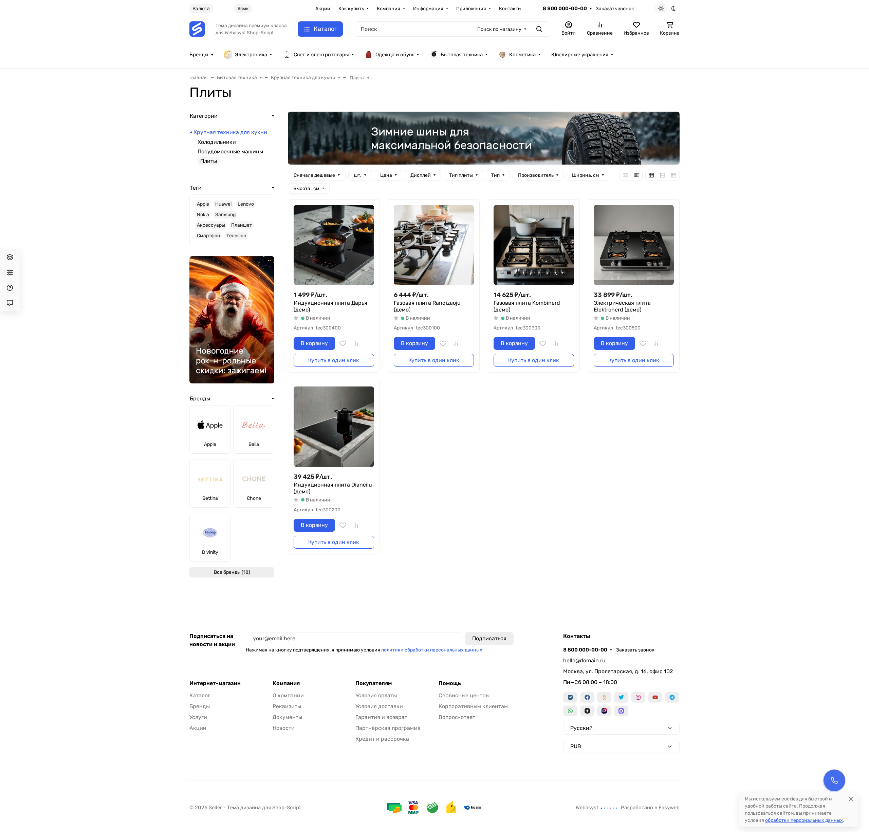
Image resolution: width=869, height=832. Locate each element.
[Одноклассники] (604, 697)
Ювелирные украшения (579, 55)
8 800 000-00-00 (565, 8)
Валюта (201, 9)
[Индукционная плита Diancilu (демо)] (334, 426)
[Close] (851, 798)
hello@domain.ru (584, 660)
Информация (428, 9)
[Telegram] (672, 697)
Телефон (236, 236)
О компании (288, 695)
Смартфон (208, 236)
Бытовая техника (462, 55)
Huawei (223, 204)
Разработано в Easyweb (650, 808)
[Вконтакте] (570, 697)
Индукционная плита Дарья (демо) (330, 306)
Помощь (450, 683)
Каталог (199, 695)
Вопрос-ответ (457, 717)
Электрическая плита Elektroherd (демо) (622, 306)
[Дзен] (587, 710)
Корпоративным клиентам (473, 706)
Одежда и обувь (394, 55)
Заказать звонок (615, 9)
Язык (243, 9)
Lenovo (246, 204)
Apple (203, 204)
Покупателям (373, 683)
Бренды (198, 55)
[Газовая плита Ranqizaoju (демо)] (434, 245)
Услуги (198, 717)
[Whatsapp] (570, 710)
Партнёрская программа (388, 728)
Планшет (241, 225)
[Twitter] (621, 697)
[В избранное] (343, 343)
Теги (196, 188)
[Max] (621, 710)
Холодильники (217, 142)
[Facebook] (587, 697)
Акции (322, 9)
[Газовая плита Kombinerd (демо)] (534, 245)
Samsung (225, 215)
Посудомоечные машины (230, 151)
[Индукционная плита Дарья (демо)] (334, 245)
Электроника (251, 55)
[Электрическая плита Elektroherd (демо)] (634, 245)
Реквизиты (287, 706)
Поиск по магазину (499, 29)
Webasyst (588, 808)
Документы (287, 717)
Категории (204, 116)
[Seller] (197, 28)
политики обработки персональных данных (431, 650)
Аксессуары (211, 225)
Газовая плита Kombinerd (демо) (527, 306)
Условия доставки (379, 706)
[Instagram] (638, 697)
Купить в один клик (333, 360)
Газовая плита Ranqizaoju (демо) (427, 306)
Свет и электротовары (321, 55)
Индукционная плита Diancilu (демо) (333, 488)
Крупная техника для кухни (230, 132)
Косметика (522, 55)
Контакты (510, 9)
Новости (284, 728)
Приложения (471, 9)
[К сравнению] (356, 343)
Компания (388, 9)
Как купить (351, 9)
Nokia (203, 215)
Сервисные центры (464, 695)
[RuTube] (604, 710)
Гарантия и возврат (381, 717)
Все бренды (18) (232, 572)
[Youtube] (655, 697)
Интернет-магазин (215, 683)
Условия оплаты (376, 695)
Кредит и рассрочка (382, 739)
